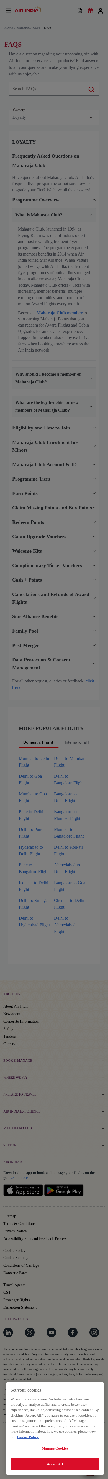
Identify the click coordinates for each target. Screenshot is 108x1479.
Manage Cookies (55, 1448)
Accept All (55, 1464)
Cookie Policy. (28, 1437)
